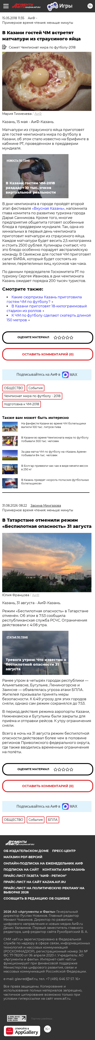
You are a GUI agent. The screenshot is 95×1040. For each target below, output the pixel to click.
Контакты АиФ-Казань (63, 870)
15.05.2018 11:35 (13, 18)
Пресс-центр (64, 851)
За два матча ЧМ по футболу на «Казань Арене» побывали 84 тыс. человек (54, 453)
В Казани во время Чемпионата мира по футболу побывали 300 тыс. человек (55, 439)
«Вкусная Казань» (48, 208)
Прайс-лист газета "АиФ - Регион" (35, 876)
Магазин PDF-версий (23, 857)
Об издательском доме (26, 851)
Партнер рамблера (41, 1018)
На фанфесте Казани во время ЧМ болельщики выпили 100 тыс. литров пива (53, 425)
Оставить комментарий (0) (48, 354)
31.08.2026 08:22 (14, 506)
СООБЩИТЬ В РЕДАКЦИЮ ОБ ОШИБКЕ (37, 898)
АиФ (38, 114)
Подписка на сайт (21, 870)
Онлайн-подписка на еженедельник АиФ (43, 863)
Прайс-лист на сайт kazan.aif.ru (35, 882)
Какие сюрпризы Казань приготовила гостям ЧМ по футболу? (44, 299)
